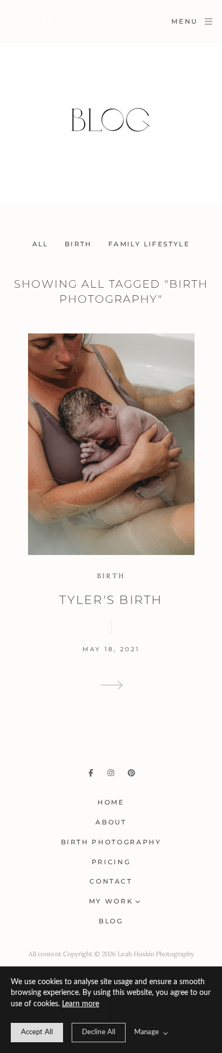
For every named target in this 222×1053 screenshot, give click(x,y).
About (110, 822)
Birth (78, 244)
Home (111, 802)
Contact (110, 881)
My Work (111, 901)
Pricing (111, 862)
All (40, 244)
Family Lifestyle (149, 244)
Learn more (80, 1004)
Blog (111, 921)
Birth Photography (111, 842)
